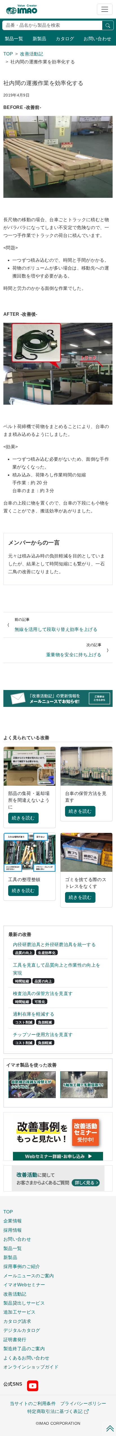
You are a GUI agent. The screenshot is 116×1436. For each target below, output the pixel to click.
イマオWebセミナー (24, 1284)
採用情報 (12, 1230)
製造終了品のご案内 (24, 1348)
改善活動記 (14, 1293)
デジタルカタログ (21, 1330)
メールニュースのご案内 (28, 1275)
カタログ (65, 38)
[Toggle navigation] (105, 9)
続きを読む (23, 818)
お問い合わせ (97, 38)
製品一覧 (14, 38)
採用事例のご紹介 (21, 1266)
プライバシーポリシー (83, 1403)
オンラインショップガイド (31, 1366)
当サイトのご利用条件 (33, 1403)
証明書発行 (14, 1339)
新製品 (39, 38)
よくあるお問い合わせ (26, 1357)
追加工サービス (19, 1311)
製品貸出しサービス (24, 1302)
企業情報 (12, 1220)
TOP (8, 1211)
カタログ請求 (17, 1321)
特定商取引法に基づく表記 (54, 1411)
